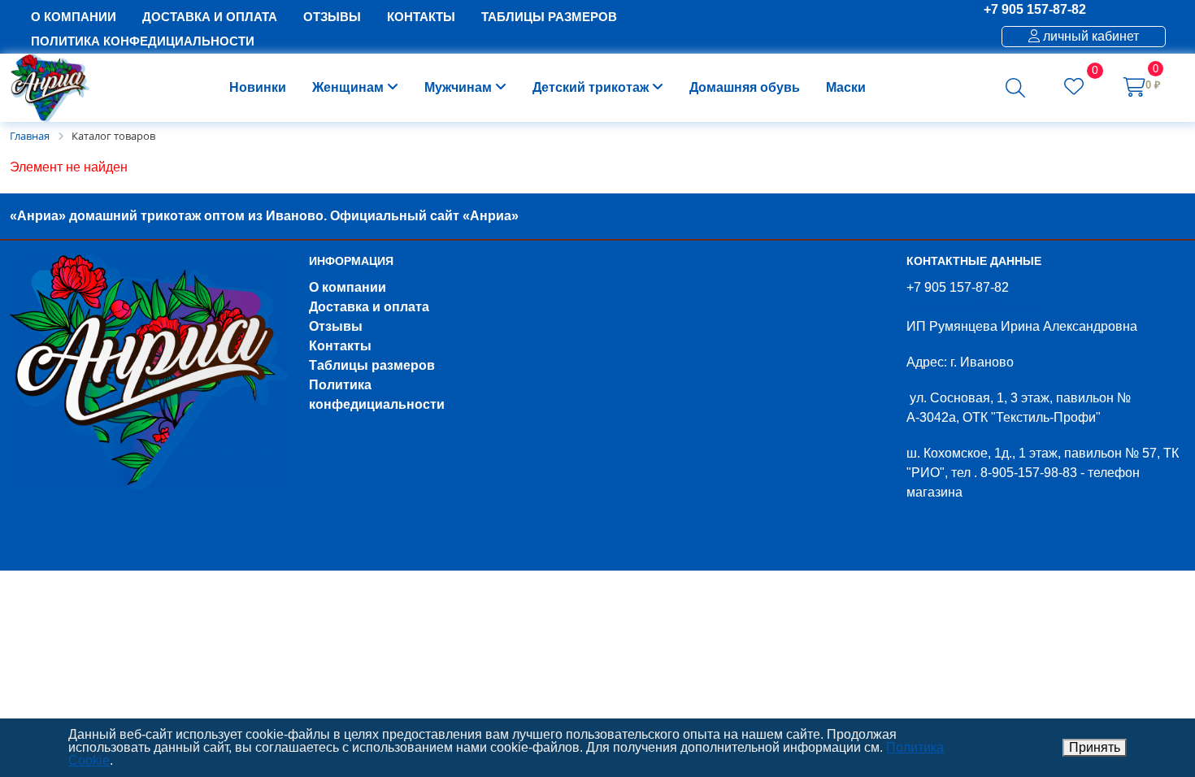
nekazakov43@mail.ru (971, 307)
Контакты (340, 346)
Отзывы (336, 326)
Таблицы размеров (372, 365)
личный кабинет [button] (1089, 36)
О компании (347, 287)
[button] (1015, 87)
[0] (1074, 89)
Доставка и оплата (369, 307)
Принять (1094, 747)
